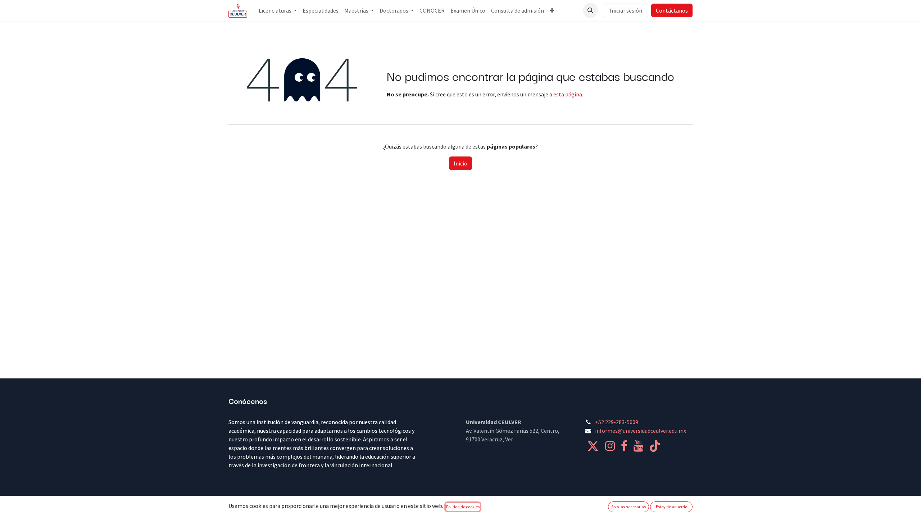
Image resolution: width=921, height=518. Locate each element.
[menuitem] (278, 10)
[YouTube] (638, 446)
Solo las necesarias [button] (628, 506)
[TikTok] (654, 446)
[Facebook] (624, 446)
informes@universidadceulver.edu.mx (640, 430)
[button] (590, 10)
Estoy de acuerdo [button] (671, 506)
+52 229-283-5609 (616, 422)
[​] (593, 446)
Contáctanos (672, 10)
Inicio (460, 163)
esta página (567, 94)
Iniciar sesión (626, 10)
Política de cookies (463, 506)
